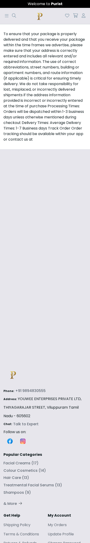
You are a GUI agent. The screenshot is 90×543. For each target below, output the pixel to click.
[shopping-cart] (75, 16)
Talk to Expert (26, 424)
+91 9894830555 (30, 390)
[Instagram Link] (23, 441)
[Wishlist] (67, 16)
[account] (83, 16)
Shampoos (17, 492)
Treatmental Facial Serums (32, 485)
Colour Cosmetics (24, 470)
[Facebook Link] (10, 441)
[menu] (14, 16)
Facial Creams (21, 463)
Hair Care (16, 477)
